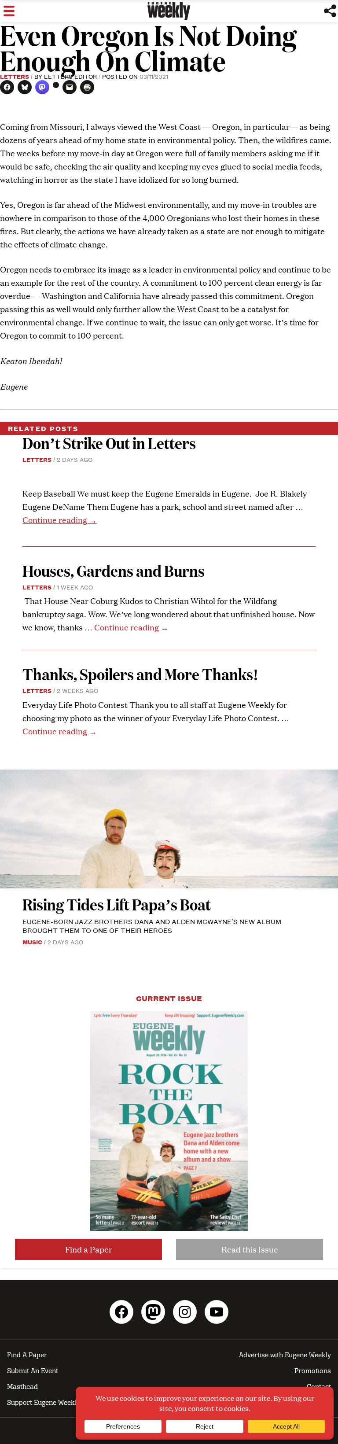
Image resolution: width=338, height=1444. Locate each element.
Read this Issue (249, 1249)
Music (32, 941)
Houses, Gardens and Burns (114, 570)
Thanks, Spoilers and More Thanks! (140, 674)
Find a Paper (88, 1249)
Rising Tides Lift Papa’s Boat (116, 904)
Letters (14, 76)
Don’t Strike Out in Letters (109, 442)
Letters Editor (70, 76)
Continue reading (59, 519)
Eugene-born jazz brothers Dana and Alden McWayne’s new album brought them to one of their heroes (151, 926)
